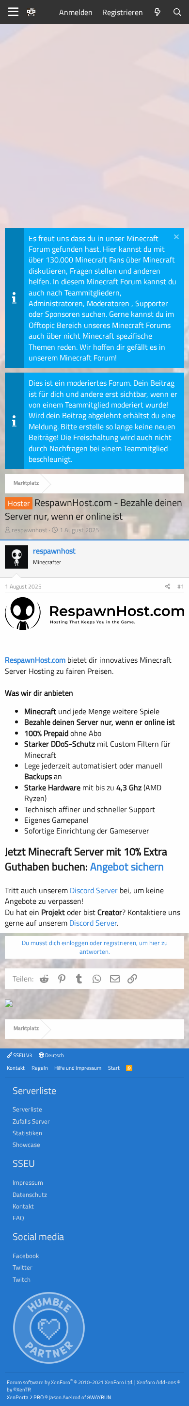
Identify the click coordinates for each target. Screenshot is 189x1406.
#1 (180, 586)
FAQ (18, 1218)
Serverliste (27, 1109)
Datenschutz (30, 1194)
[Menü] (13, 12)
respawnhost (29, 530)
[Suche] (177, 12)
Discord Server (94, 890)
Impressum (28, 1182)
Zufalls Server (31, 1121)
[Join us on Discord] (9, 1004)
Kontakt (16, 1067)
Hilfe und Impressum (77, 1067)
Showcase (26, 1144)
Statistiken (27, 1133)
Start (114, 1067)
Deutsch (54, 1055)
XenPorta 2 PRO (25, 1397)
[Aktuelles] (158, 12)
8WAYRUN (99, 1397)
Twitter (22, 1267)
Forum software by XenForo (70, 1382)
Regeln (40, 1067)
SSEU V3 (22, 1055)
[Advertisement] (94, 128)
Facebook (26, 1255)
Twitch (22, 1279)
